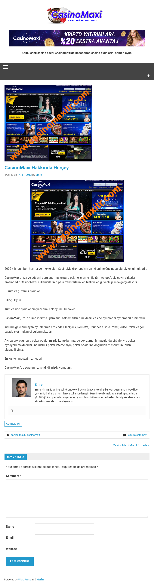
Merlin (40, 579)
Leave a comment (137, 434)
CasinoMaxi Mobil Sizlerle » (131, 445)
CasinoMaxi (13, 423)
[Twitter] (12, 411)
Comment (13, 476)
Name (10, 526)
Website (11, 549)
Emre (39, 174)
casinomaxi (33, 434)
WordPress (24, 579)
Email (10, 537)
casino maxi (18, 434)
